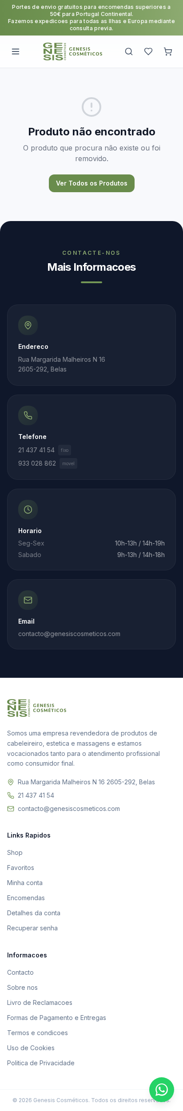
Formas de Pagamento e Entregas (56, 1017)
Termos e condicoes (37, 1032)
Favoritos (20, 867)
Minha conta (25, 882)
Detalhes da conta (33, 913)
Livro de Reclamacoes (39, 1002)
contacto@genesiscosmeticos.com (69, 808)
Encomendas (26, 897)
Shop (15, 852)
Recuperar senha (32, 928)
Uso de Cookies (31, 1048)
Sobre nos (22, 987)
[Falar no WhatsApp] (161, 1089)
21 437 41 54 (43, 450)
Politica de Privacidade (41, 1063)
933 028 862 (46, 463)
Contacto (20, 972)
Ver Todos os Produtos (91, 183)
